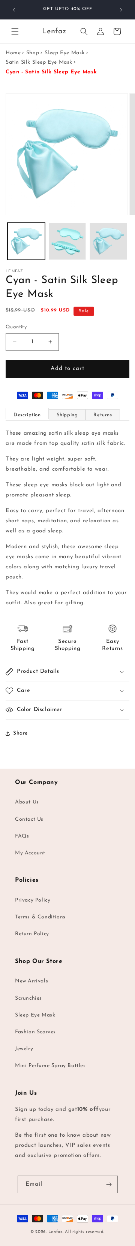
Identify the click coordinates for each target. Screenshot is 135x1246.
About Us (27, 802)
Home (13, 53)
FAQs (22, 836)
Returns (102, 415)
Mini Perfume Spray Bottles (50, 1066)
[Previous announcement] (14, 9)
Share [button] (20, 733)
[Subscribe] (109, 1184)
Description (27, 415)
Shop (32, 53)
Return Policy (32, 934)
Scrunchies (28, 998)
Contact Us (29, 819)
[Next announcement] (121, 9)
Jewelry (24, 1049)
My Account (30, 853)
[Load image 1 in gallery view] (26, 241)
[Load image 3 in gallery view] (108, 241)
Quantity (16, 327)
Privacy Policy (32, 900)
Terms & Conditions (40, 917)
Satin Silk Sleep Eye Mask (39, 62)
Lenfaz (55, 1232)
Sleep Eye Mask (65, 53)
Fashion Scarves (35, 1032)
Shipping (67, 415)
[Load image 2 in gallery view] (67, 241)
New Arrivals (31, 981)
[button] (15, 31)
